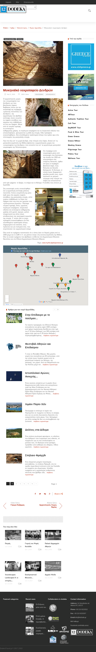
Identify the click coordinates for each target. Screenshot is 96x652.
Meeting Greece (74, 145)
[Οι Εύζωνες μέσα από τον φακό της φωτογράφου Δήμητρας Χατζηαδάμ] (30, 607)
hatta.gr (76, 621)
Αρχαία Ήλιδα (50, 575)
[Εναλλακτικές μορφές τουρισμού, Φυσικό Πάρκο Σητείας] (30, 631)
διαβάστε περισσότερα (51, 335)
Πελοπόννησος (22, 28)
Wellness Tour (74, 158)
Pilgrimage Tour (75, 149)
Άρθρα (12, 28)
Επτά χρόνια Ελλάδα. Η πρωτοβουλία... (41, 619)
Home (5, 28)
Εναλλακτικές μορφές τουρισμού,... (41, 631)
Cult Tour (72, 123)
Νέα (17, 2)
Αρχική (8, 2)
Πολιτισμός (39, 94)
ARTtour (71, 115)
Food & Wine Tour (76, 132)
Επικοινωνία (29, 2)
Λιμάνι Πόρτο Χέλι (35, 404)
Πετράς (7, 543)
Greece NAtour (74, 141)
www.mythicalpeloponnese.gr (52, 243)
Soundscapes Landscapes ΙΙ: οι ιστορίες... (11, 578)
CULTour (20, 39)
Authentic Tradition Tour (78, 119)
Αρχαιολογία (50, 94)
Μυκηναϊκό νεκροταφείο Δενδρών (28, 90)
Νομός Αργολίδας (36, 28)
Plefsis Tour (73, 154)
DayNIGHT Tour (74, 128)
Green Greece (74, 136)
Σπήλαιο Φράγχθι (35, 455)
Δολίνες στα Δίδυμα (36, 429)
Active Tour (73, 110)
